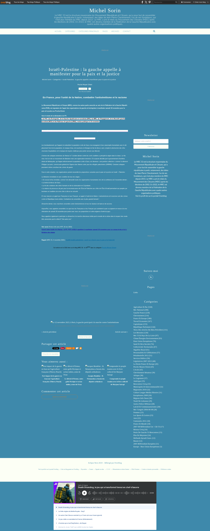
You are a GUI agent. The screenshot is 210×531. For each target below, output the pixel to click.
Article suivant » (121, 332)
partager (98, 499)
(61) (141, 350)
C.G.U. (108, 469)
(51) (142, 355)
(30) (142, 395)
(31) (147, 392)
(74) (143, 344)
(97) (145, 335)
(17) (148, 427)
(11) (146, 444)
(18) (141, 421)
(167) (142, 321)
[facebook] (142, 2)
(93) (147, 338)
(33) (142, 384)
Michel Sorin (105, 10)
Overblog (118, 463)
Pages (105, 31)
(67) (145, 347)
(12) (144, 438)
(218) (141, 313)
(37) (140, 378)
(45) (145, 364)
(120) (140, 333)
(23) (138, 412)
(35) (139, 381)
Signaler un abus (99, 469)
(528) (142, 307)
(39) (144, 373)
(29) (142, 401)
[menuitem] (58, 31)
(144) (144, 327)
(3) (147, 447)
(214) (141, 316)
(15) (147, 432)
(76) (144, 341)
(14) (142, 435)
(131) (150, 330)
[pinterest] (149, 2)
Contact (126, 31)
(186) (142, 318)
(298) (140, 310)
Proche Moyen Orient (85, 84)
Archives (115, 31)
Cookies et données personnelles (150, 469)
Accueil (58, 31)
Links (135, 292)
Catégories (70, 31)
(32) (148, 387)
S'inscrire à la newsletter (51, 354)
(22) (137, 418)
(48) (144, 361)
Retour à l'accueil (85, 337)
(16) (140, 430)
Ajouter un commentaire (59, 397)
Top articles (84, 469)
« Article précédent (49, 332)
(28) (144, 404)
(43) (138, 370)
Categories (57, 79)
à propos (111, 499)
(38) (138, 375)
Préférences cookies (166, 469)
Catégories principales (89, 31)
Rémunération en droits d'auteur (121, 469)
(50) (141, 358)
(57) (146, 353)
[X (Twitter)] (146, 2)
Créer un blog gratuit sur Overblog (70, 469)
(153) (140, 324)
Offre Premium (135, 469)
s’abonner (85, 499)
